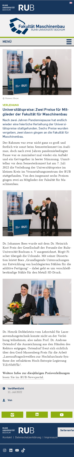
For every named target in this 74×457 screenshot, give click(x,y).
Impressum (51, 437)
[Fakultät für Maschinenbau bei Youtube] (61, 415)
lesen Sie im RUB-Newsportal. (23, 377)
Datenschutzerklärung (28, 437)
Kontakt (7, 437)
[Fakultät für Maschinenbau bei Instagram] (12, 415)
